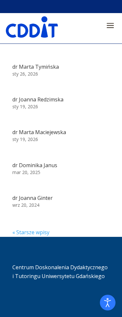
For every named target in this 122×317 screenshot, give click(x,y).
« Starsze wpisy (30, 232)
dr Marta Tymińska (35, 66)
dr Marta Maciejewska (39, 132)
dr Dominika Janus (34, 165)
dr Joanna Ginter (32, 198)
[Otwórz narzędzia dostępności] (107, 302)
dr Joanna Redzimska (37, 99)
